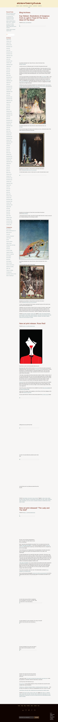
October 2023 (8, 41)
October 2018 (8, 62)
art (41, 498)
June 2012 (8, 147)
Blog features (8, 228)
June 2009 (8, 210)
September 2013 (9, 125)
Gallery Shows (9, 243)
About (30, 5)
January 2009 (8, 219)
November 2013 (9, 122)
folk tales (23, 316)
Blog (21, 5)
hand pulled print (39, 499)
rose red (31, 500)
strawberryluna (32, 326)
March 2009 (8, 215)
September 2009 (9, 204)
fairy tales (21, 499)
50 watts (40, 313)
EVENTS (40, 5)
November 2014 (9, 113)
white (20, 501)
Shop (17, 5)
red (27, 500)
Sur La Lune (21, 683)
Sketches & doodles (10, 266)
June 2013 (8, 127)
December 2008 (9, 221)
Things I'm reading (9, 270)
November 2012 (9, 138)
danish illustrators (34, 314)
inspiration (39, 316)
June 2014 (8, 116)
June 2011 (8, 167)
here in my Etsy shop (25, 389)
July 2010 (8, 186)
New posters (8, 257)
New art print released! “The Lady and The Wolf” (34, 509)
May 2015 (8, 107)
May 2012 (8, 149)
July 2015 (8, 104)
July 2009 (8, 208)
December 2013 (9, 120)
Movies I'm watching (10, 254)
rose (29, 500)
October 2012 (8, 140)
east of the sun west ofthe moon (43, 314)
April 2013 (8, 129)
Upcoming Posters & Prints (11, 273)
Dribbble (26, 711)
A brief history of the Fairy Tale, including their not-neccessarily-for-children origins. (34, 690)
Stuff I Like (33, 313)
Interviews (8, 248)
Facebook (31, 711)
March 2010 (8, 194)
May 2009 (8, 212)
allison (30, 22)
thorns (49, 500)
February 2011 (9, 174)
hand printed (33, 499)
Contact (35, 5)
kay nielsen (44, 316)
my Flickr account (45, 394)
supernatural (27, 695)
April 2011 (8, 170)
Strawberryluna (29, 3)
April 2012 (8, 150)
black (44, 498)
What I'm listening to (10, 275)
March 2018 (8, 75)
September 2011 (9, 161)
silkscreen (40, 500)
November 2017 (9, 77)
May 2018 (8, 71)
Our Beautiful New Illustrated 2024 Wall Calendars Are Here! (10, 18)
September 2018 (9, 64)
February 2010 (9, 195)
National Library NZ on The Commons (39, 86)
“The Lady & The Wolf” (23, 562)
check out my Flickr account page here (40, 573)
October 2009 (8, 203)
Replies (24, 696)
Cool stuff (24, 313)
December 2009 (9, 199)
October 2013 (8, 123)
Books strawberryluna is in (11, 230)
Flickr (23, 711)
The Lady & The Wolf (39, 369)
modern (46, 499)
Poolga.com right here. (27, 392)
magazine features (9, 252)
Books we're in (9, 232)
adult (41, 692)
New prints (30, 498)
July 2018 (8, 68)
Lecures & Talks (9, 250)
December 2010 (9, 177)
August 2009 (8, 206)
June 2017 (8, 84)
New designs (25, 498)
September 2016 (9, 91)
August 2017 (8, 82)
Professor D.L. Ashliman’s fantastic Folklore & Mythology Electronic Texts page (33, 687)
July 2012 (8, 145)
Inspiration (29, 313)
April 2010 (8, 192)
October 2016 (8, 89)
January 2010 (8, 197)
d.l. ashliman (47, 692)
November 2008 (9, 222)
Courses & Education (10, 236)
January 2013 (8, 134)
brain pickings (27, 314)
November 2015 (9, 98)
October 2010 (8, 181)
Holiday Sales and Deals (10, 245)
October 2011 (8, 159)
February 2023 (9, 44)
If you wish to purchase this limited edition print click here (36, 678)
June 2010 (8, 188)
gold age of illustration (29, 316)
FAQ (29, 7)
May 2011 (8, 168)
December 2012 (9, 136)
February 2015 (9, 111)
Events (7, 239)
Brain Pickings (23, 64)
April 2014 (8, 118)
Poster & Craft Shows (10, 264)
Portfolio (25, 5)
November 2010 (9, 179)
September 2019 (9, 55)
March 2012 (8, 152)
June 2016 (8, 93)
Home (19, 705)
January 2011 (8, 176)
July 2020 (8, 48)
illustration (35, 316)
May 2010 (8, 190)
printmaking (24, 500)
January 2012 (8, 154)
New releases (8, 261)
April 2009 (8, 213)
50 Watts (20, 86)
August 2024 (8, 39)
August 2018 (8, 66)
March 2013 (8, 131)
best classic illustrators (46, 313)
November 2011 (9, 158)
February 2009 (9, 217)
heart (43, 499)
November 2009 (9, 201)
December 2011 (9, 156)
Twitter (29, 711)
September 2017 (9, 80)
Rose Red (21, 368)
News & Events (35, 498)
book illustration (22, 314)
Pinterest (34, 711)
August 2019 (8, 57)
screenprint (36, 500)
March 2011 (8, 172)
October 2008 (8, 224)
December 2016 (9, 86)
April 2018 (8, 73)
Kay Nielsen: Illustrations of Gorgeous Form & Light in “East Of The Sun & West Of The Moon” (34, 18)
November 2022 (9, 46)
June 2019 (8, 59)
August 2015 (8, 102)
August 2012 (8, 143)
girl (30, 499)
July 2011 (8, 165)
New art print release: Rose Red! (32, 323)
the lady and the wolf (38, 695)
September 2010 (9, 183)
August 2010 (8, 185)
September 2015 (9, 100)
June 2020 (8, 50)
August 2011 (8, 163)
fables (49, 498)
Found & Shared (9, 241)
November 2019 (9, 53)
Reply (31, 317)
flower (24, 499)
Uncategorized (9, 272)
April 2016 (8, 95)
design (46, 498)
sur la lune (32, 695)
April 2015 (8, 109)
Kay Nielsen (44, 76)
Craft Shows (8, 237)
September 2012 (9, 141)
